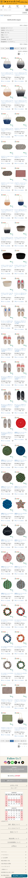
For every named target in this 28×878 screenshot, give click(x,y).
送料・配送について (14, 824)
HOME (1, 15)
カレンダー (14, 788)
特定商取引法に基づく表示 (7, 872)
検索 (27, 10)
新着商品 (9, 7)
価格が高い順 (23, 48)
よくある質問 (4, 857)
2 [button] (20, 53)
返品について (14, 832)
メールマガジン (5, 854)
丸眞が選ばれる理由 (6, 863)
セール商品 (17, 7)
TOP (3, 7)
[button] (26, 54)
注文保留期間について (14, 842)
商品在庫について (14, 838)
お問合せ (14, 846)
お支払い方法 (14, 785)
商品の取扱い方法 (5, 860)
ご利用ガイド (4, 869)
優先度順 (7, 48)
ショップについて (5, 866)
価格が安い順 (16, 48)
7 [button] (24, 53)
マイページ (4, 851)
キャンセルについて (14, 828)
